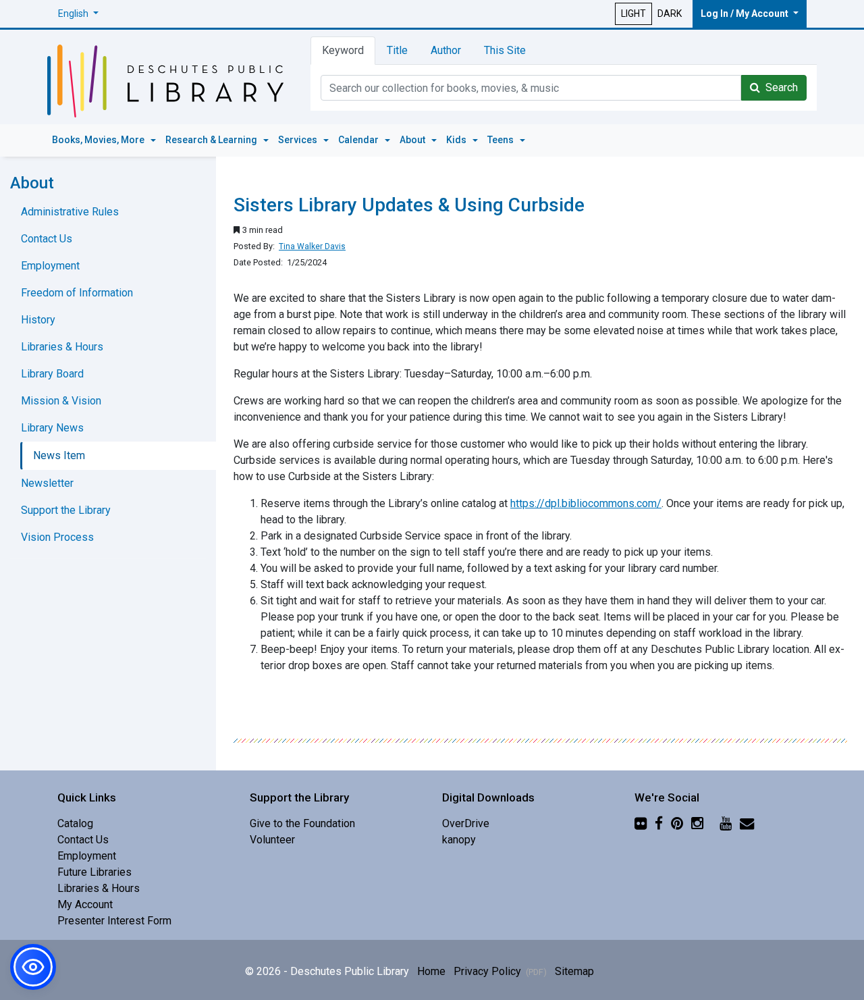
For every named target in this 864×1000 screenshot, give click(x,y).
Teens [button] (501, 139)
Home (431, 971)
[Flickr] (640, 823)
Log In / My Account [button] (745, 13)
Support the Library (66, 510)
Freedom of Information (77, 292)
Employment (50, 265)
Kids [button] (457, 139)
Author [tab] (446, 50)
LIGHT (633, 13)
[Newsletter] (747, 823)
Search (779, 87)
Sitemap (574, 971)
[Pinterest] (677, 823)
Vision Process (57, 537)
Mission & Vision (61, 400)
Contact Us (46, 238)
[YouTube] (726, 823)
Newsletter (47, 483)
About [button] (413, 139)
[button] (78, 14)
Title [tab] (397, 50)
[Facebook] (659, 823)
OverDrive (465, 823)
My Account (85, 904)
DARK (669, 13)
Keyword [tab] (343, 50)
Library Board (52, 373)
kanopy (459, 839)
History (38, 319)
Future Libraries (94, 872)
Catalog (75, 823)
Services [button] (298, 139)
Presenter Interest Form (114, 920)
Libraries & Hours (62, 346)
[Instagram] (697, 823)
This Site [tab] (505, 50)
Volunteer (272, 839)
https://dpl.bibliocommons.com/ (586, 503)
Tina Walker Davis (312, 246)
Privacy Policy (500, 971)
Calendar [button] (359, 139)
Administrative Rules (70, 211)
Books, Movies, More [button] (99, 139)
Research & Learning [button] (212, 139)
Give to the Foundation (302, 823)
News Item (59, 455)
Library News (52, 427)
